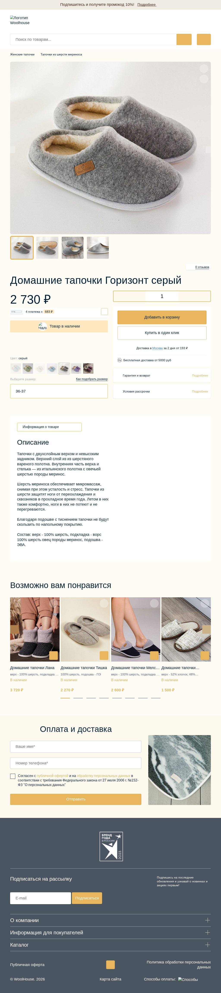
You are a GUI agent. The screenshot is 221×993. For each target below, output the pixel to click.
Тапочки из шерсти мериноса (61, 54)
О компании (24, 920)
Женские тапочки (22, 54)
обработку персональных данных (103, 776)
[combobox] (59, 391)
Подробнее (200, 375)
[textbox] (21, 391)
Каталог (19, 945)
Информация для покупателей (46, 932)
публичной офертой (52, 776)
